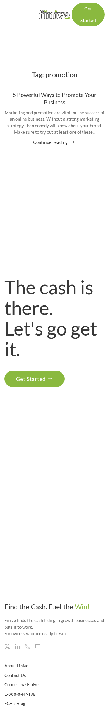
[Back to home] (38, 14)
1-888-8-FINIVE (20, 694)
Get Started (31, 379)
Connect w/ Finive (21, 684)
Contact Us (15, 675)
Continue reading (50, 142)
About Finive (16, 665)
